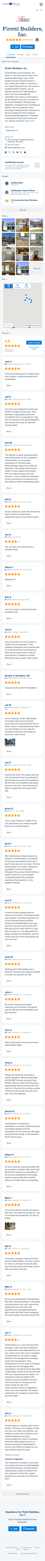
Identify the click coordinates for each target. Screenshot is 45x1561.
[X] (10, 152)
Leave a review (34, 342)
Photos (35, 54)
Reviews (20, 54)
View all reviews (22, 1494)
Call (16, 46)
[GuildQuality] (11, 4)
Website (29, 46)
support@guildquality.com (29, 1553)
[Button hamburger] (41, 4)
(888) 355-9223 (12, 1553)
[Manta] (17, 152)
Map (28, 54)
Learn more (18, 168)
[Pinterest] (21, 152)
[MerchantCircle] (25, 152)
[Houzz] (13, 152)
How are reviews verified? (34, 348)
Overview (10, 54)
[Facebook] (6, 152)
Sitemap (26, 1549)
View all (36, 268)
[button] (26, 295)
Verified (9, 364)
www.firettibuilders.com (16, 148)
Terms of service (26, 1547)
